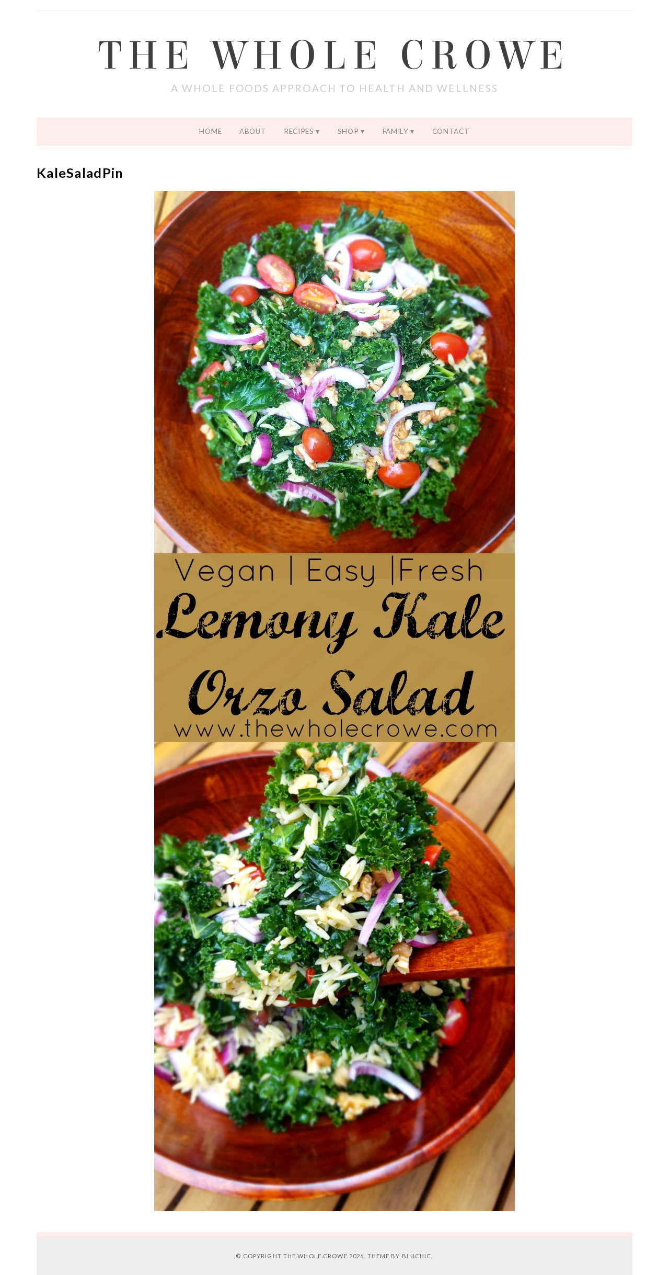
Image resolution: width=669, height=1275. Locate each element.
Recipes (299, 131)
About (252, 131)
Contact (451, 131)
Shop (348, 131)
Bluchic (417, 1256)
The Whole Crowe (334, 56)
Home (210, 131)
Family (396, 131)
